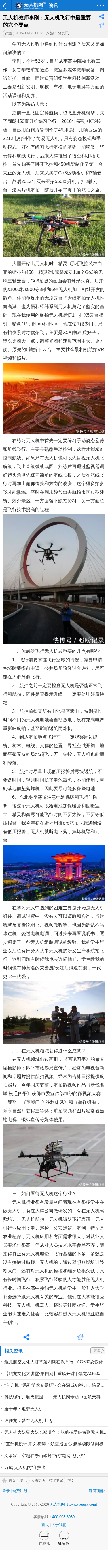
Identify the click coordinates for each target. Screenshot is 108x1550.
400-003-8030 (63, 1517)
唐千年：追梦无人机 (23, 1408)
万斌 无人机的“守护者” (25, 1467)
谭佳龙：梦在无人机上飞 (28, 1420)
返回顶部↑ (97, 1491)
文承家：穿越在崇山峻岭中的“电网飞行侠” (44, 1455)
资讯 (23, 1480)
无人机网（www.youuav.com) (73, 1504)
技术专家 (56, 1480)
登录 (6, 1491)
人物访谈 (38, 1480)
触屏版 (63, 1543)
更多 (97, 1351)
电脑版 (44, 1543)
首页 (12, 1480)
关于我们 (59, 1525)
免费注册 (19, 1491)
